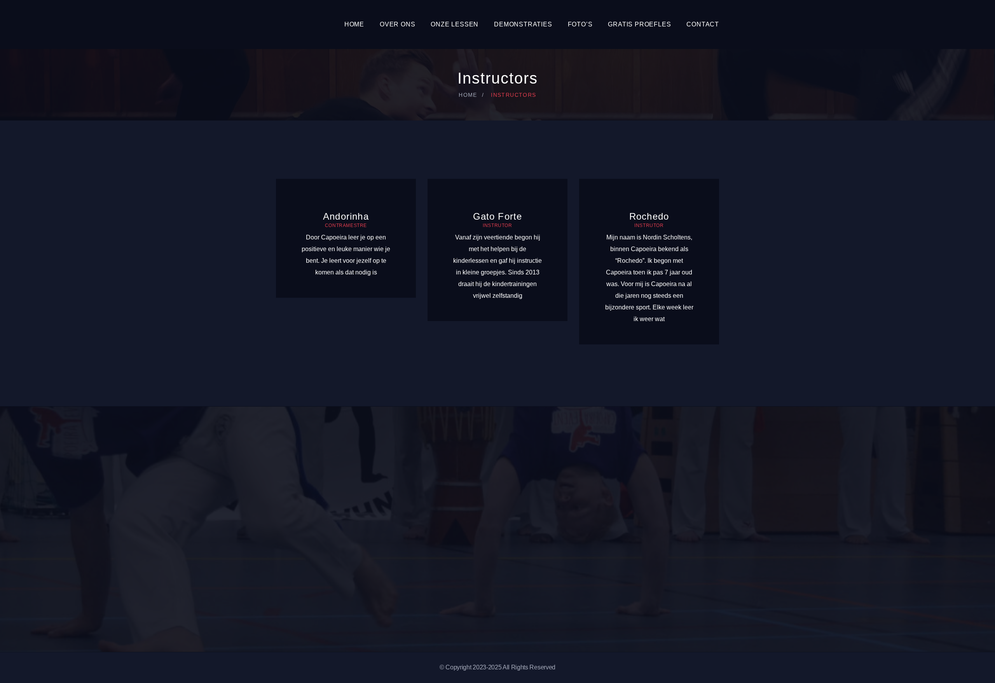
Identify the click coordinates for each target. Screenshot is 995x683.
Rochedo (649, 216)
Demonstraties (523, 24)
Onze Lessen (454, 24)
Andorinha (346, 216)
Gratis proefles (639, 24)
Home (354, 24)
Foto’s (580, 24)
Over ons (397, 24)
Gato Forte (497, 216)
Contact (702, 24)
